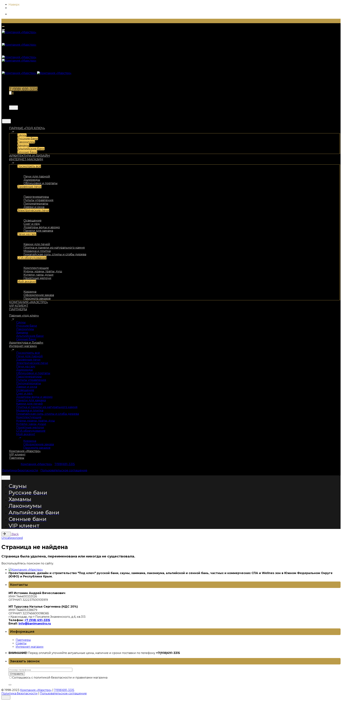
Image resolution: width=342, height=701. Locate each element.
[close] (13, 107)
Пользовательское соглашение (63, 470)
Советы (21, 643)
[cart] (10, 93)
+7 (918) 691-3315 (37, 620)
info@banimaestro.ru (35, 623)
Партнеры (23, 640)
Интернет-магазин (29, 646)
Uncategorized (12, 538)
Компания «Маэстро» (36, 464)
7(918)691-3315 (65, 464)
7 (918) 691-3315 (23, 89)
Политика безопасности (20, 470)
